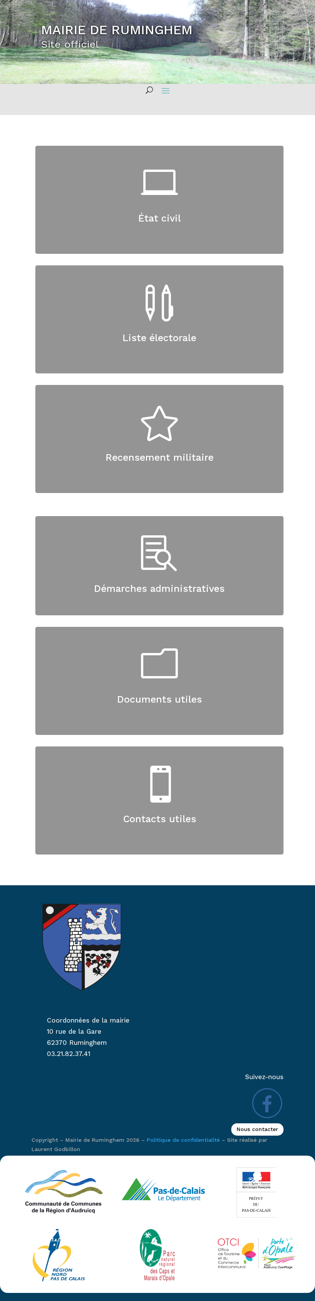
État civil (159, 218)
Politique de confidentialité (183, 1140)
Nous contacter (257, 1129)
